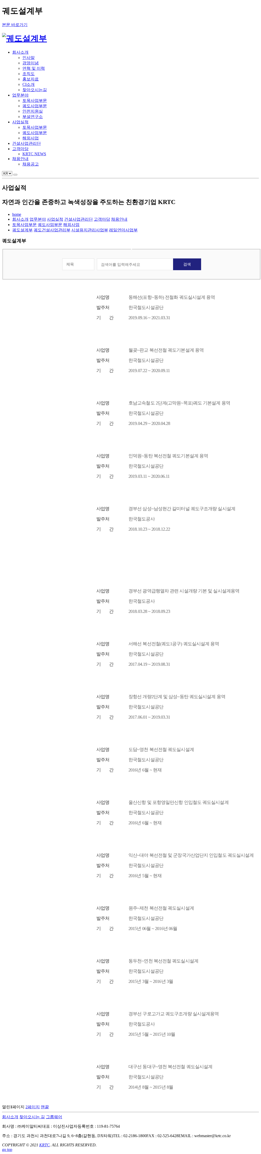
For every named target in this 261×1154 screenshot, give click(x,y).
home (16, 214)
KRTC (44, 1145)
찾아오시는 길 (32, 1117)
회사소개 (10, 1117)
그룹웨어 (54, 1117)
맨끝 (45, 1107)
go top (7, 1149)
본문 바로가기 (15, 24)
